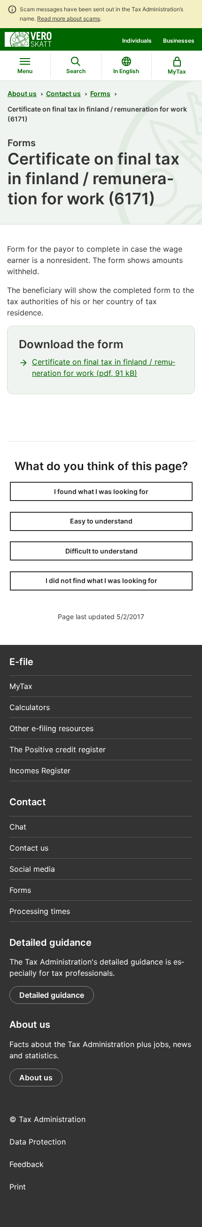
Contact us (63, 93)
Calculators (29, 707)
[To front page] (28, 38)
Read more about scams (68, 18)
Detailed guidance (51, 995)
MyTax (20, 686)
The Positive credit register (57, 749)
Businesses (178, 40)
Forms (100, 93)
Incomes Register (39, 770)
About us (22, 93)
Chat (17, 826)
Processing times (39, 911)
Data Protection (37, 1141)
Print (17, 1186)
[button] (101, 491)
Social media (32, 869)
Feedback (26, 1164)
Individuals (137, 40)
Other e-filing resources (51, 728)
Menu (24, 71)
